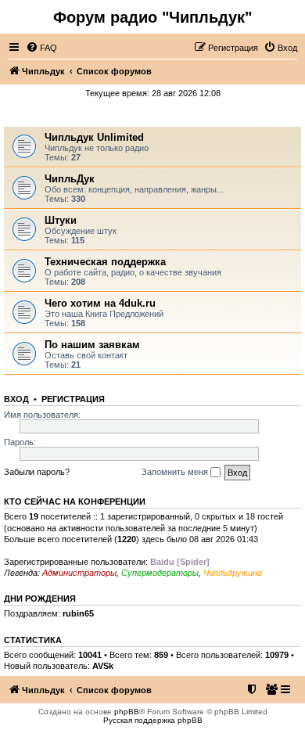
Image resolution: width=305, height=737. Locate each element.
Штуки (61, 220)
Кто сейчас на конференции (74, 501)
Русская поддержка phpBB (153, 720)
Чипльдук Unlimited (94, 137)
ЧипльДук (153, 115)
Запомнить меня (176, 471)
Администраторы (79, 572)
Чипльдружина (232, 572)
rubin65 (78, 613)
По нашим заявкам (92, 345)
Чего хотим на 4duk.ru (100, 303)
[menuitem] (41, 47)
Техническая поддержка (105, 262)
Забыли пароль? (37, 471)
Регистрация (73, 399)
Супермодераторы (160, 572)
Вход (16, 399)
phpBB (126, 711)
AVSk (102, 665)
